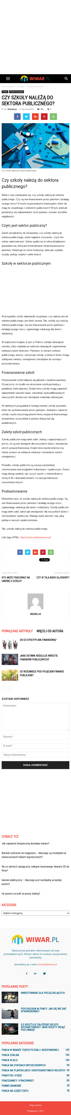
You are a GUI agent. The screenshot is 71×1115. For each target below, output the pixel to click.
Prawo (5, 92)
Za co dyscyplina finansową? (38, 639)
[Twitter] (44, 973)
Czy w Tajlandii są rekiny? (52, 577)
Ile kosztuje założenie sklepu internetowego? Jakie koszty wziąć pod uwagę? (43, 1027)
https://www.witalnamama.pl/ (35, 537)
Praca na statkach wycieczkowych (24, 1065)
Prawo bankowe (11, 1085)
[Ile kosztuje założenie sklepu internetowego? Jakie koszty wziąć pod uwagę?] (10, 1029)
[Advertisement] (35, 37)
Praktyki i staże (12, 1075)
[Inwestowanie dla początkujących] (10, 997)
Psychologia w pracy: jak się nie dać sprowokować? (43, 1010)
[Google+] (35, 973)
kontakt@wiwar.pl (47, 964)
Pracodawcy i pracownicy (18, 1080)
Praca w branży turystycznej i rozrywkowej (30, 1050)
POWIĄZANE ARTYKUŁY (17, 631)
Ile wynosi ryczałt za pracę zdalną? (21, 893)
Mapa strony (35, 1105)
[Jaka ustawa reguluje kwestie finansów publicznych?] (10, 659)
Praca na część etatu (15, 1090)
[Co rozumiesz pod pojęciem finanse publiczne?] (10, 675)
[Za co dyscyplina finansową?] (10, 643)
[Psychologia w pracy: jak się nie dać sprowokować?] (10, 1013)
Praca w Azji (10, 1060)
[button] (66, 78)
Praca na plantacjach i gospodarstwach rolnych (33, 1070)
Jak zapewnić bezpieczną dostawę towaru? (25, 843)
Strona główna (8, 86)
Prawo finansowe (16, 92)
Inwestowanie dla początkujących (43, 992)
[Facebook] (26, 973)
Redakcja (12, 109)
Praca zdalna (10, 1055)
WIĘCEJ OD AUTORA (50, 631)
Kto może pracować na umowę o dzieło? (16, 579)
